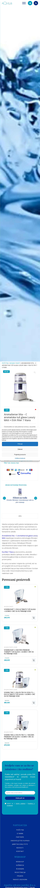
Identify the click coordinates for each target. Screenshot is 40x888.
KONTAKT (20, 851)
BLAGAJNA (20, 869)
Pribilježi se (20, 798)
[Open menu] (24, 3)
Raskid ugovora (20, 879)
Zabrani (20, 449)
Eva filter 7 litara (8, 552)
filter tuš (7, 463)
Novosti (20, 848)
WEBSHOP (20, 862)
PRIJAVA (20, 876)
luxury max (15, 463)
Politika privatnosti (20, 458)
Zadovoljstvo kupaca (20, 841)
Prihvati (20, 444)
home (15, 647)
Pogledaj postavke (20, 454)
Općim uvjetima (20, 803)
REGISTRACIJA (20, 872)
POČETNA (20, 830)
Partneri (20, 837)
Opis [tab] (20, 516)
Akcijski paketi (15, 363)
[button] (30, 3)
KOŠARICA (20, 865)
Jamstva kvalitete (20, 844)
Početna (5, 363)
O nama (20, 833)
